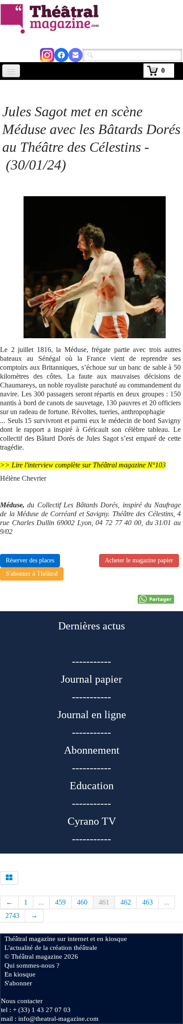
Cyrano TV (92, 821)
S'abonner (18, 983)
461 (104, 902)
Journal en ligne (91, 714)
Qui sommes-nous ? (32, 965)
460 (82, 902)
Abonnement (91, 750)
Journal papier (91, 679)
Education (92, 785)
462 (125, 902)
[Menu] (11, 70)
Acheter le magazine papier (139, 560)
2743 (12, 915)
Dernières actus (91, 626)
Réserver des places (30, 560)
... (41, 902)
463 (147, 902)
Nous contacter (22, 1000)
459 (60, 902)
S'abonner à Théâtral (32, 573)
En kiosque (20, 974)
